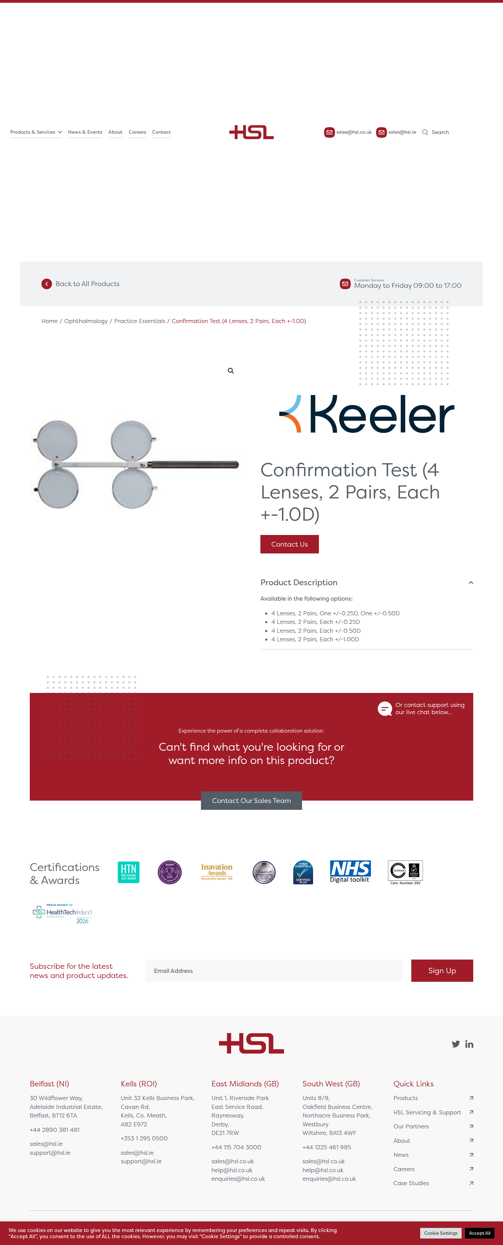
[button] (231, 371)
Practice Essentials (139, 320)
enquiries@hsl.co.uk (238, 1178)
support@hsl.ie (50, 1152)
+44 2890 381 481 (54, 1129)
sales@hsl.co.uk (353, 132)
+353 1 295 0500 (144, 1138)
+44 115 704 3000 (236, 1147)
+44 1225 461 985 (326, 1147)
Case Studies (411, 1183)
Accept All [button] (479, 1233)
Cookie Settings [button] (440, 1233)
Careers (137, 132)
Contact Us (289, 544)
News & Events (85, 132)
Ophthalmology (86, 320)
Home (49, 320)
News (401, 1154)
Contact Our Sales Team (251, 800)
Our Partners (411, 1126)
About (115, 132)
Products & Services (32, 132)
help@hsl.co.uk (232, 1170)
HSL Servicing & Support (427, 1112)
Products (406, 1097)
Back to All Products (87, 283)
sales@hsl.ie (401, 132)
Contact (161, 132)
